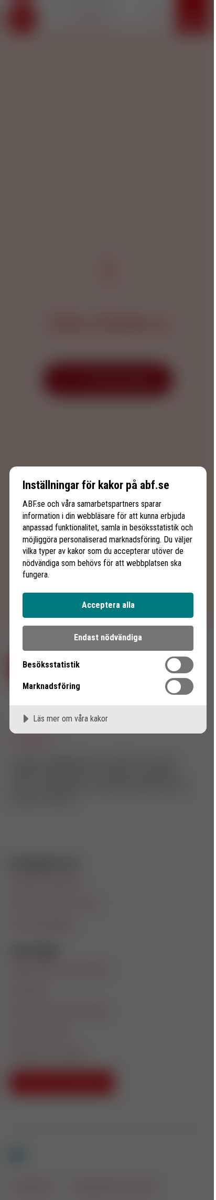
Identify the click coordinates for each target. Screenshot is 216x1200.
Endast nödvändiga (108, 637)
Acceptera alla (108, 605)
